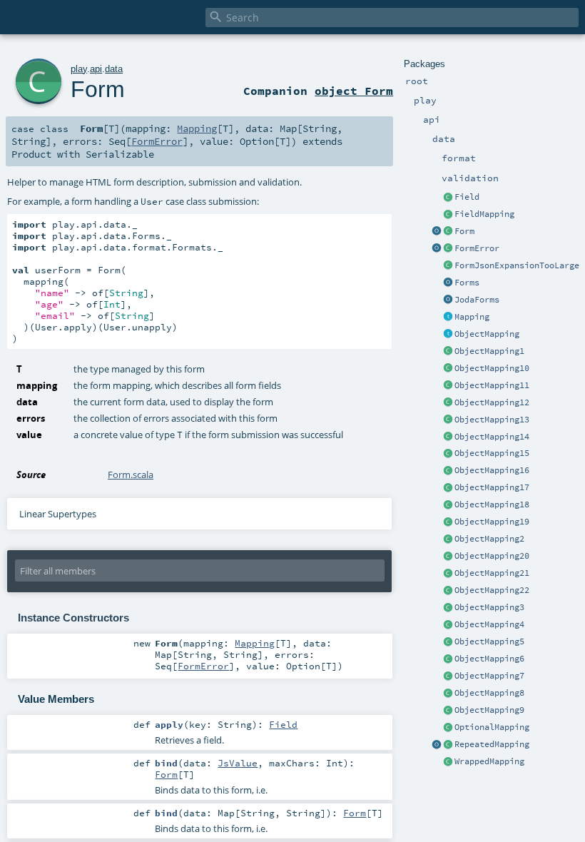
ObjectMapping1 (489, 351)
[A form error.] (448, 249)
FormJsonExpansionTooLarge (516, 265)
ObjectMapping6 (489, 659)
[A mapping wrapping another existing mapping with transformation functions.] (448, 762)
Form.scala (130, 474)
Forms (466, 283)
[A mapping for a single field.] (448, 214)
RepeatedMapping (491, 744)
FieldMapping (484, 214)
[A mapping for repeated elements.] (448, 745)
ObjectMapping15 (491, 453)
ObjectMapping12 (491, 402)
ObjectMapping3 (489, 607)
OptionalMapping (491, 727)
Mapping (471, 317)
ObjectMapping (486, 334)
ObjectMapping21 (491, 573)
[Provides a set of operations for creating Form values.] (436, 232)
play (79, 69)
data (114, 69)
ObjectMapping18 (491, 504)
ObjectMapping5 (489, 641)
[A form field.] (448, 197)
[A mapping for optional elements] (448, 728)
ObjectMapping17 (491, 487)
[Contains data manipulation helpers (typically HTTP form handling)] (448, 283)
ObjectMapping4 (489, 624)
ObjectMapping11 (491, 385)
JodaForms (476, 300)
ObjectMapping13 (491, 420)
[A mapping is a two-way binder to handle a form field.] (448, 317)
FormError (476, 248)
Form (464, 231)
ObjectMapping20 (491, 556)
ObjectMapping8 (489, 693)
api (96, 69)
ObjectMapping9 (489, 710)
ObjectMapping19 (491, 522)
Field (466, 197)
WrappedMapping (489, 761)
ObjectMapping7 (489, 676)
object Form (354, 90)
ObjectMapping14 (491, 437)
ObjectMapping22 (491, 590)
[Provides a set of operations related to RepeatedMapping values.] (436, 745)
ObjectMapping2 (489, 539)
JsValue (238, 763)
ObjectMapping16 (491, 470)
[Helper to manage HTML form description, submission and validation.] (448, 232)
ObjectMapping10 (491, 368)
